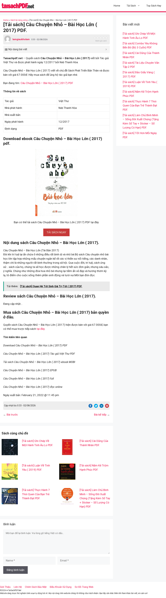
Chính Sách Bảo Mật (36, 586)
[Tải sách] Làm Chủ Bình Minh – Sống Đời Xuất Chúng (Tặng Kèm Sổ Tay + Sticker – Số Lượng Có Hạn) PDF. (95, 498)
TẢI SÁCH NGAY (56, 232)
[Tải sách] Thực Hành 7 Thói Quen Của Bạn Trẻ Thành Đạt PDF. (36, 494)
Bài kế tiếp (100, 414)
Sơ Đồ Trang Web (84, 586)
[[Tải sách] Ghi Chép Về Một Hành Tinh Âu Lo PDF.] (10, 453)
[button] (56, 232)
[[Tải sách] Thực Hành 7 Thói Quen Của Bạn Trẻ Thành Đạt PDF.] (10, 502)
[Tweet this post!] (96, 406)
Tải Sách (131, 5)
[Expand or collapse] (106, 49)
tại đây (41, 328)
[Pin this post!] (107, 406)
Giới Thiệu (5, 586)
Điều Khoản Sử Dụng (60, 586)
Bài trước (12, 414)
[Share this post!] (90, 406)
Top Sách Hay (153, 5)
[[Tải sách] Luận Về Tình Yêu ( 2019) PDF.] (10, 477)
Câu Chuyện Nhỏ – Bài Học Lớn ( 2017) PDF (47, 83)
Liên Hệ (18, 586)
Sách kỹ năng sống (19, 20)
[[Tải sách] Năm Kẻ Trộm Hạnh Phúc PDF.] (67, 477)
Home (117, 5)
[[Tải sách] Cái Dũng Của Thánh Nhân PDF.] (67, 453)
